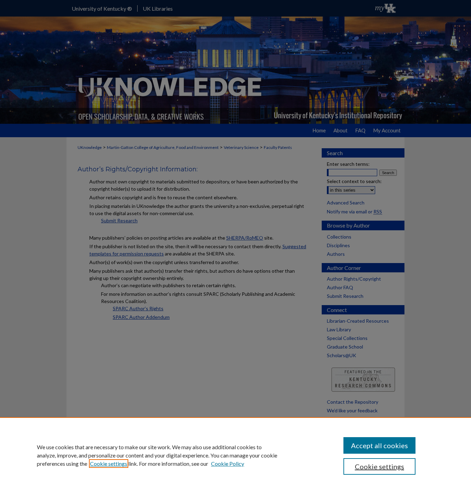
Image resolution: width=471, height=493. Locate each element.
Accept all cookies (379, 445)
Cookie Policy (227, 463)
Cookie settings (108, 463)
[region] (235, 455)
